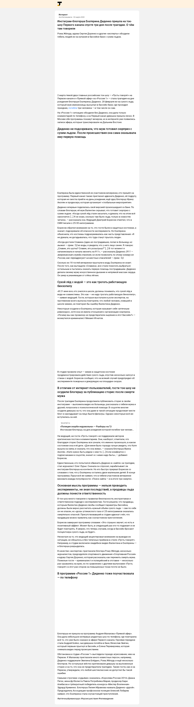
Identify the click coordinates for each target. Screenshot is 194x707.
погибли (72, 108)
